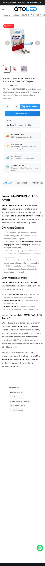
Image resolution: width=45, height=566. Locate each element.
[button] (19, 125)
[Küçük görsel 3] (24, 69)
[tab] (20, 60)
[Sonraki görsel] (37, 43)
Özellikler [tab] (22, 183)
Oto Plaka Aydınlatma (13, 294)
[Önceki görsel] (7, 43)
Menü (3, 9)
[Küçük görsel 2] (15, 69)
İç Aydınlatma (10, 306)
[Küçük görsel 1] (7, 69)
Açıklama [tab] (7, 183)
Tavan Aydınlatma (12, 300)
